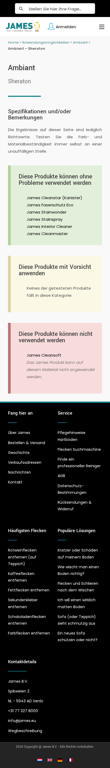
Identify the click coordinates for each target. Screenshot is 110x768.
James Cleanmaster (47, 233)
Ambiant (80, 42)
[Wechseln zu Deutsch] (60, 759)
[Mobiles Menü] (99, 27)
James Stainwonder (46, 212)
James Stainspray (44, 219)
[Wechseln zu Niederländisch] (40, 759)
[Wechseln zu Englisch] (50, 759)
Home (13, 42)
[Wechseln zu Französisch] (70, 759)
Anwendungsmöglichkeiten (45, 42)
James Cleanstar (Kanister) (54, 198)
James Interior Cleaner (49, 226)
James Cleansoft (44, 355)
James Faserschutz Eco (50, 205)
